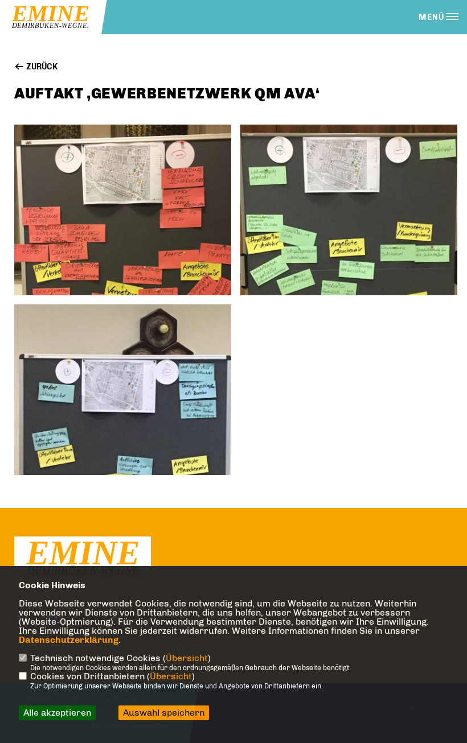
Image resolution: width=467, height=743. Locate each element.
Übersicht (187, 658)
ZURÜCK (41, 67)
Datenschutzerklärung (68, 639)
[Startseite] (83, 558)
